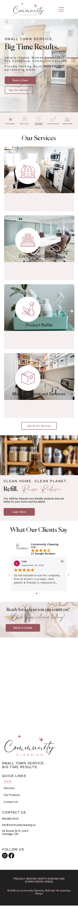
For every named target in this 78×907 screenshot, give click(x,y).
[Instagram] (5, 855)
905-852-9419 (10, 818)
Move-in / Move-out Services (38, 394)
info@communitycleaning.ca (19, 824)
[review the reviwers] (62, 562)
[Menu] (61, 9)
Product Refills (39, 325)
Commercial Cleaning (39, 256)
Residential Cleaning (39, 187)
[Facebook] (11, 855)
